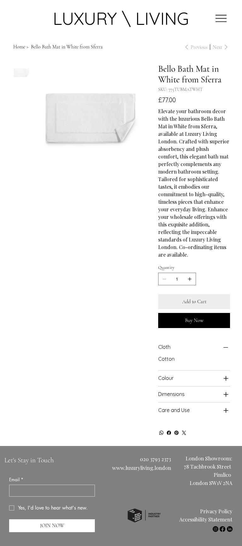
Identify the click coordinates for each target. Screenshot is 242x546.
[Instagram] (215, 529)
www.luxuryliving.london (141, 467)
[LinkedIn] (230, 529)
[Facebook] (169, 433)
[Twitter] (184, 433)
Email (16, 479)
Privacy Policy (216, 511)
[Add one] (189, 279)
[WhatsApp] (161, 433)
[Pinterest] (176, 433)
